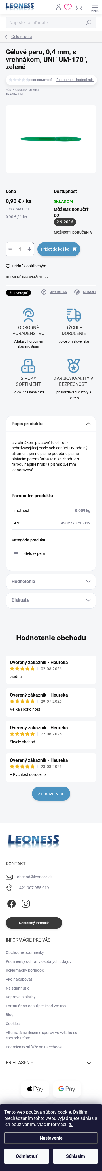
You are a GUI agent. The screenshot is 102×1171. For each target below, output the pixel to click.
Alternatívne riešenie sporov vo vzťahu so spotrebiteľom (41, 1035)
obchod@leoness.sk (34, 877)
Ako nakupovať (19, 979)
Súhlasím (75, 1156)
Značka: (14, 94)
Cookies (13, 1023)
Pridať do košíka (55, 249)
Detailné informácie (24, 277)
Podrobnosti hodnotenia (75, 80)
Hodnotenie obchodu (51, 638)
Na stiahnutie (17, 988)
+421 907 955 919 (33, 888)
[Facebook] (11, 903)
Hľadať (89, 22)
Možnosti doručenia (73, 233)
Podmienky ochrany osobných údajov (38, 961)
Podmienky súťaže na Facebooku (35, 1047)
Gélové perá (34, 553)
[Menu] (95, 7)
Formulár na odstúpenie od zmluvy (36, 1006)
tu (71, 1124)
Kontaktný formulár (34, 923)
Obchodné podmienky (25, 952)
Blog (10, 1014)
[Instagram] (25, 903)
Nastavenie (51, 1138)
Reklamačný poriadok (25, 970)
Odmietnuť (26, 1156)
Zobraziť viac (51, 793)
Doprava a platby (21, 997)
